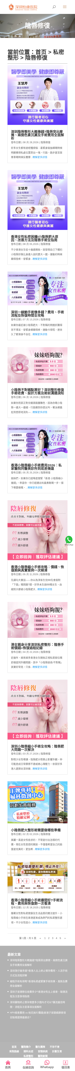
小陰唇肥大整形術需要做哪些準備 (36, 830)
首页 (41, 52)
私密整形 (28, 1056)
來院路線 (14, 1051)
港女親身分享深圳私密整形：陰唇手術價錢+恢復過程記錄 (37, 646)
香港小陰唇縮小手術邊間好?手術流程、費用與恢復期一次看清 (37, 901)
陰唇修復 (36, 58)
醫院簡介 (26, 1046)
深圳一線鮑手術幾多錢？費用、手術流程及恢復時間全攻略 (37, 313)
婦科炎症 (28, 1051)
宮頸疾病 (43, 1051)
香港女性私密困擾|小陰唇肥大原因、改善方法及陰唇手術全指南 (34, 238)
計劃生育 (57, 1051)
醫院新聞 (43, 1056)
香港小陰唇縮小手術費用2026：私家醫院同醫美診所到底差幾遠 (36, 466)
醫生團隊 (40, 1046)
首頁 (14, 1046)
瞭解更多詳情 (40, 157)
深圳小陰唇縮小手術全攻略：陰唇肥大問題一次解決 (37, 748)
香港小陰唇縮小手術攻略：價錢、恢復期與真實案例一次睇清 (37, 568)
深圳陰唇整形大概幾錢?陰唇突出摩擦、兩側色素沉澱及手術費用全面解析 (37, 135)
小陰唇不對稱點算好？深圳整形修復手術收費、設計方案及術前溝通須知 (37, 391)
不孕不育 (54, 1046)
